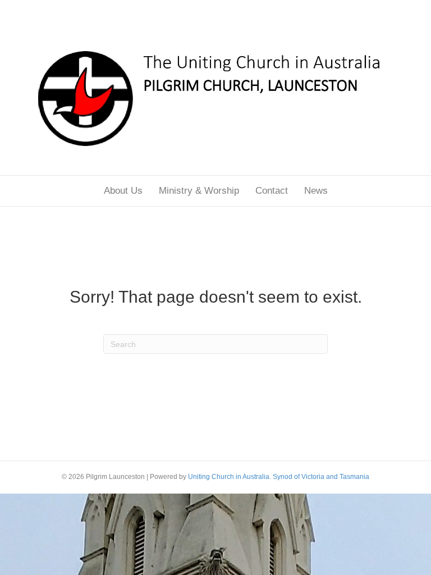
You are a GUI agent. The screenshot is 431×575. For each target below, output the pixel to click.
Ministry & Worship (199, 190)
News (316, 190)
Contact (271, 190)
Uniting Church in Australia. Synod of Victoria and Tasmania (278, 477)
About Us (123, 190)
